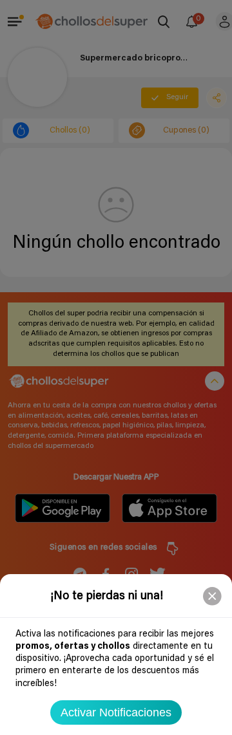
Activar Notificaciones (116, 712)
